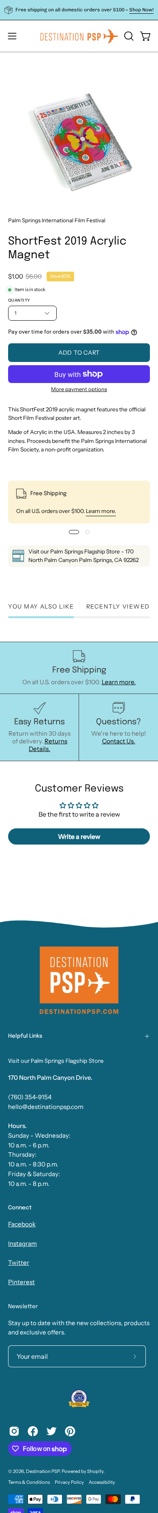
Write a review (79, 836)
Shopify (95, 1471)
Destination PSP (43, 1471)
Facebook (22, 1224)
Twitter (18, 1262)
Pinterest (21, 1282)
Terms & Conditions (29, 1482)
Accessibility (102, 1482)
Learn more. (101, 511)
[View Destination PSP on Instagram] (14, 1431)
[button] (128, 36)
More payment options (79, 389)
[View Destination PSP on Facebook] (33, 1431)
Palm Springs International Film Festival (56, 220)
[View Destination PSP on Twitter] (51, 1431)
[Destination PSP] (79, 36)
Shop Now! (141, 10)
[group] (79, 10)
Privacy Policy (69, 1482)
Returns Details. (48, 745)
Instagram (22, 1243)
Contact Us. (118, 741)
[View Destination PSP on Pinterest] (70, 1431)
